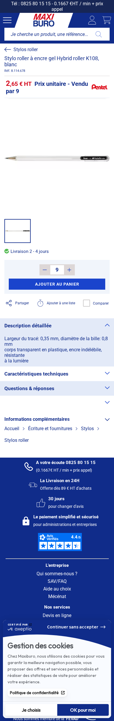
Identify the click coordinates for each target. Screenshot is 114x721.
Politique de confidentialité (34, 692)
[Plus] (69, 269)
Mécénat (57, 596)
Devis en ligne (57, 615)
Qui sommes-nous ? (57, 573)
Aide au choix (57, 589)
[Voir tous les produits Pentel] (99, 87)
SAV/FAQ (57, 581)
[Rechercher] (98, 34)
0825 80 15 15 (36, 3)
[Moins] (44, 269)
